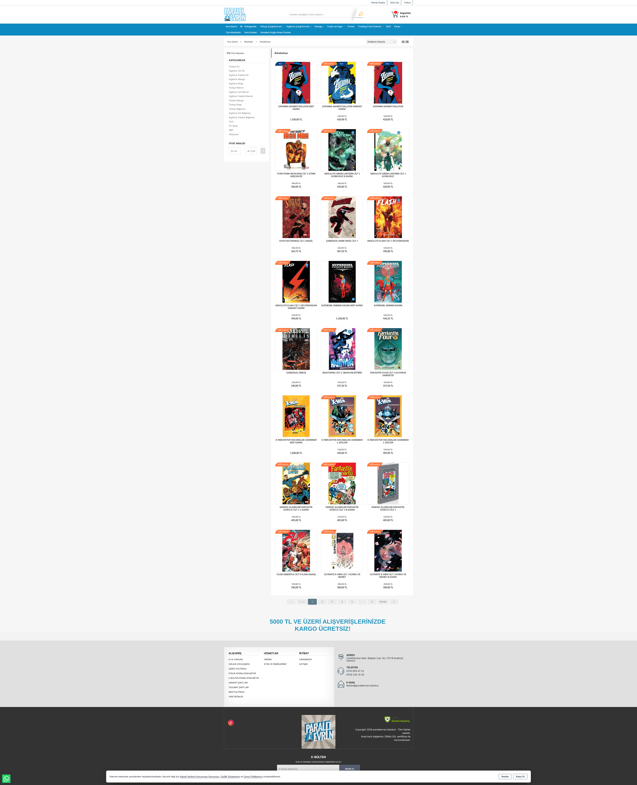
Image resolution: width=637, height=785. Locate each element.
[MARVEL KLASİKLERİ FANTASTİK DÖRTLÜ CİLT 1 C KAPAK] (296, 483)
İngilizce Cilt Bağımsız (240, 113)
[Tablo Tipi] (407, 42)
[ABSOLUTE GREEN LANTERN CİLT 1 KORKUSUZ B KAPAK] (342, 150)
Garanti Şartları (238, 682)
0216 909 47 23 (355, 670)
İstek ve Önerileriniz (275, 664)
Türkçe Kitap (235, 104)
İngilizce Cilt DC (237, 70)
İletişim (303, 664)
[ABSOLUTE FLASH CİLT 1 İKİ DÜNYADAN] (388, 217)
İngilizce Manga (237, 79)
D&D (388, 26)
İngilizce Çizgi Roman (298, 26)
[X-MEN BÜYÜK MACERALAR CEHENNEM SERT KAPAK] (296, 416)
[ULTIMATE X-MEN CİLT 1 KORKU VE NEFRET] (342, 550)
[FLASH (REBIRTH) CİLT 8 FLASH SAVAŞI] (296, 550)
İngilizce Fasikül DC (239, 75)
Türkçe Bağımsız (237, 109)
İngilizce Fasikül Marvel (241, 96)
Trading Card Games (369, 26)
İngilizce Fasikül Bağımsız (242, 117)
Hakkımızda (305, 659)
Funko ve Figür (335, 26)
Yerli (231, 121)
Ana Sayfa (231, 26)
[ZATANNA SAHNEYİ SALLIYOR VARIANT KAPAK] (342, 82)
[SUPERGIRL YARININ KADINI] (388, 281)
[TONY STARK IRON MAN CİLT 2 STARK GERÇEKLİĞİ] (296, 150)
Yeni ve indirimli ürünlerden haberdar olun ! (318, 762)
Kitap (397, 26)
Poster (351, 26)
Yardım (268, 659)
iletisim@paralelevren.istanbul (362, 685)
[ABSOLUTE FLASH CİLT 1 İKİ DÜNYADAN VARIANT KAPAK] (296, 281)
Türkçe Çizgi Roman (271, 26)
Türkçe (407, 2)
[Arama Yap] (358, 14)
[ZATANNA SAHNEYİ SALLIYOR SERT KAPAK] (296, 82)
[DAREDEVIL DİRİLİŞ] (296, 348)
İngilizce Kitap (236, 83)
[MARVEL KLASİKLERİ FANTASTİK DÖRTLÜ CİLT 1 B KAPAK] (342, 483)
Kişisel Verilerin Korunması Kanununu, (200, 776)
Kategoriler (250, 26)
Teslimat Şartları (239, 687)
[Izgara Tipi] (403, 42)
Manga (318, 26)
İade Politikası (236, 692)
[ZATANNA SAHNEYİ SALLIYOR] (388, 82)
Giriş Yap (394, 2)
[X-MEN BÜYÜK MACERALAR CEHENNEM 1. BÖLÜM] (388, 416)
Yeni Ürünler (236, 696)
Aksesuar (234, 134)
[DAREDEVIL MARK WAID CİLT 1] (342, 217)
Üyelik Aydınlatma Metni (242, 673)
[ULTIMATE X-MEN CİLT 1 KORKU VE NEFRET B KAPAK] (388, 550)
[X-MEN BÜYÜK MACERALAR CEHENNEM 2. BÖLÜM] (342, 416)
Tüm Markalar (233, 32)
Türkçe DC (234, 66)
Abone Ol (349, 769)
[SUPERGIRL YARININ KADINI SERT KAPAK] (342, 281)
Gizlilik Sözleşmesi (239, 664)
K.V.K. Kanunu (236, 659)
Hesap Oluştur (378, 2)
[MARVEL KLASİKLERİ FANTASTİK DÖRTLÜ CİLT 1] (388, 483)
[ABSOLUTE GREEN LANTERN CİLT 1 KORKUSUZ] (388, 150)
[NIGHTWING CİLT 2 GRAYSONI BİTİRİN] (342, 348)
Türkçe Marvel (236, 87)
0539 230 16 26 (355, 674)
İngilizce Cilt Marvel (239, 92)
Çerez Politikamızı (253, 776)
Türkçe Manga (236, 100)
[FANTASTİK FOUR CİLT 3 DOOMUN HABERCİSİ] (388, 348)
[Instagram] (231, 722)
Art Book (233, 125)
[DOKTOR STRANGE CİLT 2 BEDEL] (296, 217)
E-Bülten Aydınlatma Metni (244, 678)
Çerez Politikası (237, 668)
